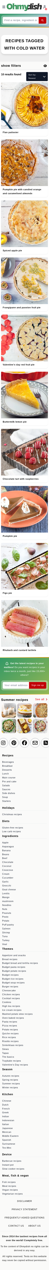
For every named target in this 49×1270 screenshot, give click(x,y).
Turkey (6, 940)
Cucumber (7, 878)
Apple (5, 842)
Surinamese (8, 1144)
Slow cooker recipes (13, 1169)
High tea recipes (11, 1006)
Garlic (5, 882)
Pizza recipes (9, 1026)
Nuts (4, 909)
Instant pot (8, 1165)
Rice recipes (9, 1037)
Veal (4, 944)
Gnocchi (6, 885)
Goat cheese (9, 889)
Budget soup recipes (13, 983)
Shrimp (6, 932)
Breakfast (7, 766)
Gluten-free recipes (12, 828)
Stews (5, 1049)
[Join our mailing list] (35, 743)
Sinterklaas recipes (12, 1045)
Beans (5, 854)
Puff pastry (8, 925)
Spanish (6, 1140)
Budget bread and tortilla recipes (20, 963)
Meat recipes (9, 1186)
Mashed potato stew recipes (17, 1014)
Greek (5, 1112)
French (6, 1109)
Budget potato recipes (14, 971)
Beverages (8, 762)
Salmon (6, 928)
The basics (8, 1057)
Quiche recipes (10, 1033)
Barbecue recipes (11, 1161)
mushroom (7, 901)
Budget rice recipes (12, 979)
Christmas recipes (12, 814)
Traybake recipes (11, 1061)
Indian (5, 1116)
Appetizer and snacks (14, 955)
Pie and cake (9, 781)
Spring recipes (10, 1080)
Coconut (6, 866)
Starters (6, 801)
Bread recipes (9, 959)
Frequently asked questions (25, 1218)
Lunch (5, 774)
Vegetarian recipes (12, 1194)
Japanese (7, 1128)
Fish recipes (9, 1182)
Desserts (7, 770)
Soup (5, 797)
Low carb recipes (11, 831)
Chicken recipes (11, 994)
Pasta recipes (9, 1022)
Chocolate (7, 862)
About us (34, 1226)
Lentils (6, 893)
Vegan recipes (10, 1190)
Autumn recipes (10, 1076)
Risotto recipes (10, 1041)
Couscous (7, 870)
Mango (6, 897)
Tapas (5, 1053)
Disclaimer (24, 1201)
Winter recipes (10, 1087)
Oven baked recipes (13, 1018)
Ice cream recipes (12, 1010)
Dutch (5, 1105)
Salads (6, 785)
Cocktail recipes (11, 998)
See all (40, 699)
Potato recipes (10, 1029)
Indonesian (8, 1120)
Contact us (16, 1226)
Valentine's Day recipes (15, 1065)
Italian (5, 1124)
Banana (6, 850)
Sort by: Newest (32, 76)
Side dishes (8, 793)
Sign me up (37, 685)
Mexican (6, 1132)
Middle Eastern (10, 1136)
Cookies (6, 1002)
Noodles (6, 905)
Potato (5, 921)
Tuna (5, 936)
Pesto (5, 917)
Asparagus (8, 846)
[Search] (42, 20)
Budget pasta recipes (13, 967)
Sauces (6, 789)
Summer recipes (11, 1083)
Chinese (6, 1101)
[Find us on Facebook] (24, 743)
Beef (4, 858)
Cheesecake (9, 990)
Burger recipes (10, 986)
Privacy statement (24, 1209)
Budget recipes (10, 975)
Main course (9, 777)
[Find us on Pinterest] (14, 743)
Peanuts (6, 913)
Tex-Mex (6, 1148)
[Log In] (45, 7)
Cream (5, 874)
